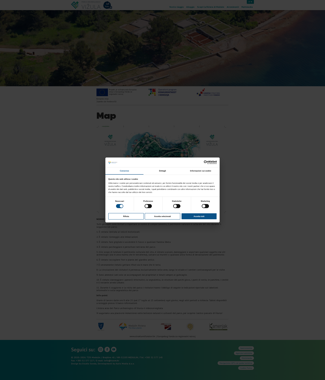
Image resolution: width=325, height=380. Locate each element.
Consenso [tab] (124, 171)
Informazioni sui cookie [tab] (200, 171)
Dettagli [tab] (162, 171)
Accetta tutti (199, 216)
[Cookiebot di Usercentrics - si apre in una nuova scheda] (206, 162)
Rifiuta (126, 216)
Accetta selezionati (162, 216)
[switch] (148, 206)
